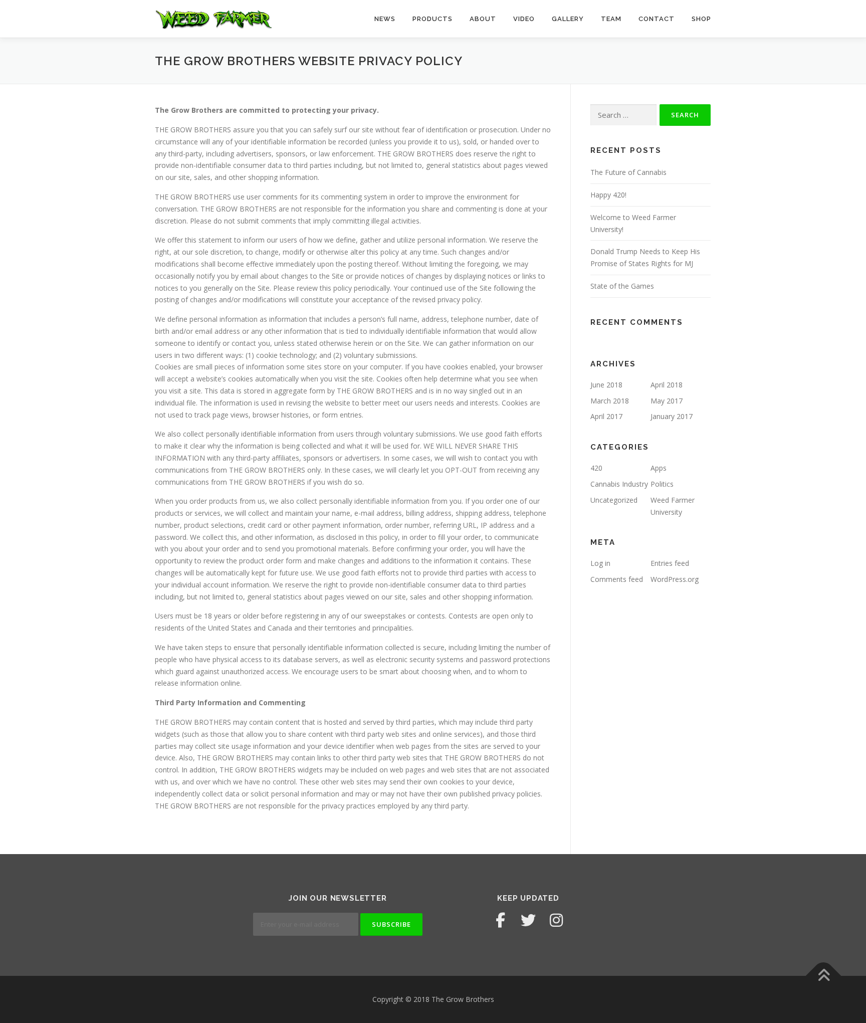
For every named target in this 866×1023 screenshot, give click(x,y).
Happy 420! (608, 194)
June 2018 (606, 384)
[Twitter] (528, 920)
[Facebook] (500, 920)
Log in (600, 563)
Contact (656, 19)
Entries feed (670, 563)
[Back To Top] (823, 976)
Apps (659, 468)
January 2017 (672, 416)
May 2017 (667, 400)
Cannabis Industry (619, 484)
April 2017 (606, 416)
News (384, 19)
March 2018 (609, 400)
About (483, 19)
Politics (662, 484)
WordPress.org (675, 579)
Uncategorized (613, 500)
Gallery (568, 19)
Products (432, 19)
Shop (701, 19)
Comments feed (616, 579)
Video (524, 19)
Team (611, 19)
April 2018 (667, 384)
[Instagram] (556, 920)
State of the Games (622, 286)
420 (596, 468)
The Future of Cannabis (628, 172)
